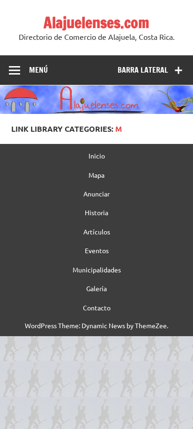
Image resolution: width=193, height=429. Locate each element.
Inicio (97, 155)
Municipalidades (97, 269)
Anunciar (96, 193)
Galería (96, 288)
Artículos (96, 231)
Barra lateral (143, 70)
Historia (96, 212)
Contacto (97, 307)
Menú (38, 70)
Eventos (97, 250)
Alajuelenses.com (96, 22)
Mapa (96, 175)
